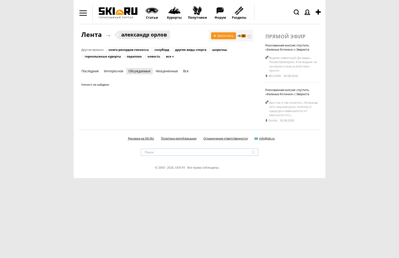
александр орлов (144, 34)
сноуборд (161, 50)
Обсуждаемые (139, 71)
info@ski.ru (267, 138)
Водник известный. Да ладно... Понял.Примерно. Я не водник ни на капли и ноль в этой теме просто (293, 64)
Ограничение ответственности (225, 138)
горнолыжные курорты (103, 56)
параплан (134, 56)
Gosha (273, 120)
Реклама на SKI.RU (141, 138)
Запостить (223, 36)
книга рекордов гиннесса (129, 50)
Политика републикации (178, 138)
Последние (90, 71)
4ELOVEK (275, 76)
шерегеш (219, 50)
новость (154, 56)
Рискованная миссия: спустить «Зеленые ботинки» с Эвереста (287, 47)
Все (186, 71)
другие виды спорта (190, 50)
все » (170, 56)
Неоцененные (167, 71)
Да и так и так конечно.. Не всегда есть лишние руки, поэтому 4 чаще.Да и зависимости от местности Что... (293, 108)
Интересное (113, 71)
